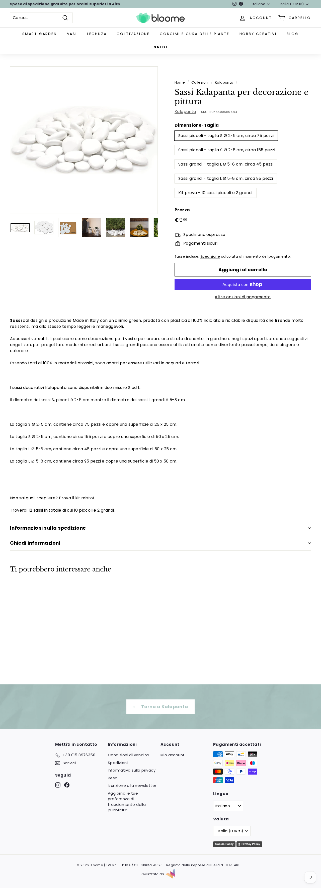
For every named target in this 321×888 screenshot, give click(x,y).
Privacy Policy (251, 844)
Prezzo (182, 210)
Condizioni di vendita (128, 755)
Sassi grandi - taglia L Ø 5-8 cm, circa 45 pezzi (225, 164)
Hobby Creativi (258, 33)
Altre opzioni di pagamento (243, 297)
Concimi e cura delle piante (194, 33)
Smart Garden (39, 33)
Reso (113, 778)
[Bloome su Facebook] (66, 785)
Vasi (72, 33)
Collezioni (200, 82)
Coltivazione (133, 33)
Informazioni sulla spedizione (48, 528)
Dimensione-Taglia (197, 125)
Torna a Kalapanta (164, 706)
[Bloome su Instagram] (57, 785)
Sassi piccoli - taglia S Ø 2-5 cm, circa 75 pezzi (226, 135)
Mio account (172, 755)
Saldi (161, 47)
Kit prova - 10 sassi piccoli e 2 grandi (215, 193)
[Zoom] (83, 140)
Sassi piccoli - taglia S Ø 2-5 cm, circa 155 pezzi (226, 150)
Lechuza (97, 33)
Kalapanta (224, 82)
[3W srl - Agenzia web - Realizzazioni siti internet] (173, 874)
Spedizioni (118, 762)
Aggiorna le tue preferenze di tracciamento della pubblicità (127, 802)
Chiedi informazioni (35, 543)
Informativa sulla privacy (131, 770)
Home (180, 82)
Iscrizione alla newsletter (132, 785)
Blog (293, 33)
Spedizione (210, 256)
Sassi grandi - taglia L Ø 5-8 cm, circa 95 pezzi (225, 178)
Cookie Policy (224, 844)
